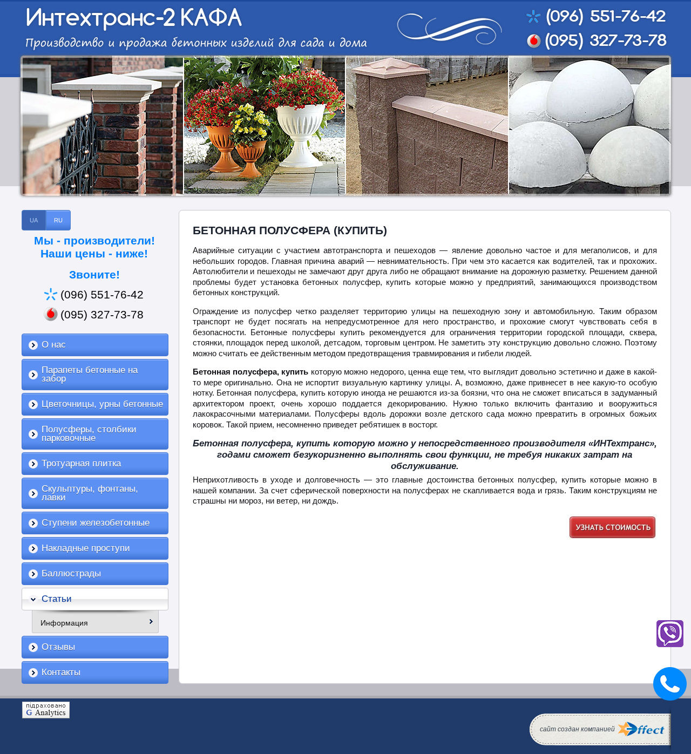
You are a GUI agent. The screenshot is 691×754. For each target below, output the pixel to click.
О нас (54, 344)
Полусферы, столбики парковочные (89, 433)
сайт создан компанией (577, 729)
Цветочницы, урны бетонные (102, 404)
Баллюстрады (71, 573)
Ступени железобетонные (96, 523)
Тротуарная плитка (81, 463)
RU (58, 220)
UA (34, 220)
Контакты (61, 672)
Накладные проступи (86, 548)
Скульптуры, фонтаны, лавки (90, 493)
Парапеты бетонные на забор (90, 374)
